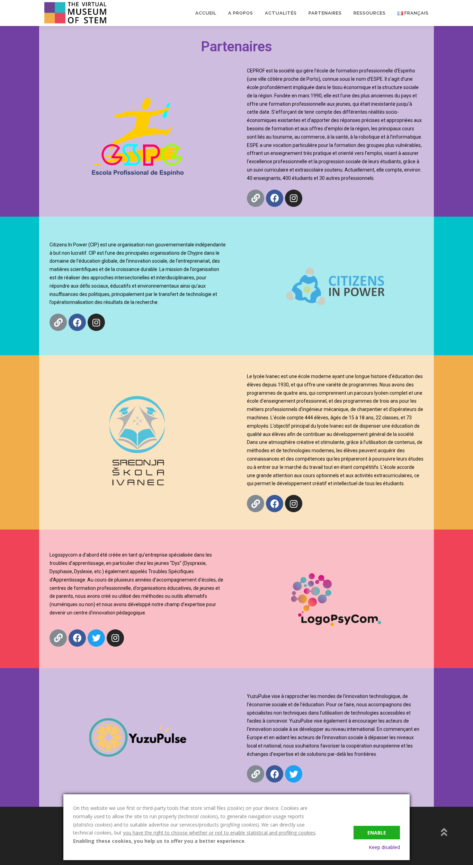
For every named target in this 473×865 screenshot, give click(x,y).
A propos (240, 13)
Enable (376, 832)
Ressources (370, 13)
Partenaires (325, 13)
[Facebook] (274, 198)
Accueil (205, 13)
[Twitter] (96, 638)
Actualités (281, 13)
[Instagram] (293, 198)
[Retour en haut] (443, 832)
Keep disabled (384, 847)
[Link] (255, 198)
